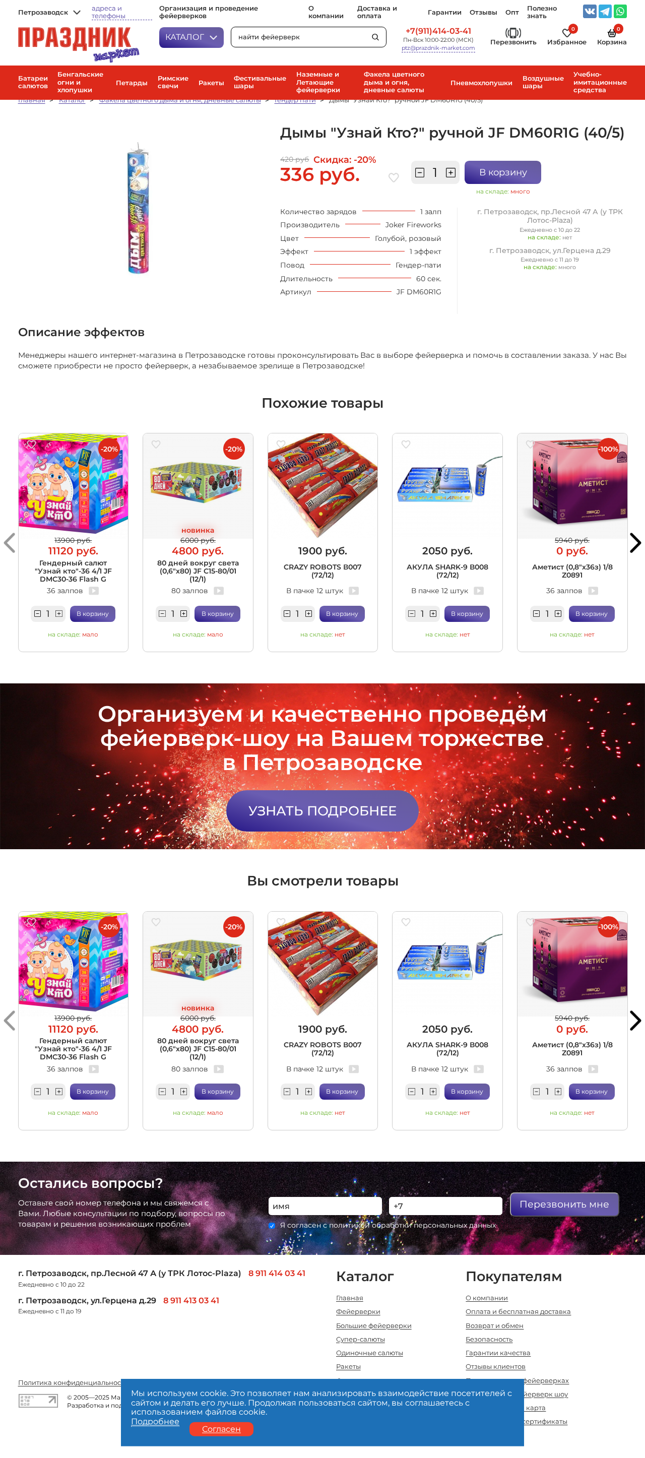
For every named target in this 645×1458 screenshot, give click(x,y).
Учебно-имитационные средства (600, 82)
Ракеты (211, 83)
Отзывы (483, 12)
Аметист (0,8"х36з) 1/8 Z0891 (572, 571)
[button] (9, 542)
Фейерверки (358, 1311)
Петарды (132, 83)
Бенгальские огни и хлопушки (80, 82)
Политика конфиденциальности (73, 1382)
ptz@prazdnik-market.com (438, 48)
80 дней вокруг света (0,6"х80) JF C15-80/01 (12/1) (198, 571)
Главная (31, 100)
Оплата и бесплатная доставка (518, 1311)
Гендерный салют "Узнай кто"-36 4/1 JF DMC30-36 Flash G (73, 571)
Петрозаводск (43, 12)
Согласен (221, 1428)
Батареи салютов (33, 82)
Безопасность (489, 1339)
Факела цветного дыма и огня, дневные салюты (394, 82)
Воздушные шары (543, 82)
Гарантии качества (498, 1353)
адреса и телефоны (108, 12)
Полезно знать (542, 12)
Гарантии (445, 12)
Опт (512, 12)
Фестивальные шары (260, 82)
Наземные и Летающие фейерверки (318, 82)
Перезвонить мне (564, 1204)
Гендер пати (295, 100)
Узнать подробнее (322, 810)
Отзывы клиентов (496, 1366)
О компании (326, 12)
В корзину (503, 172)
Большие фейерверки (374, 1325)
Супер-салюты (360, 1339)
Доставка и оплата (377, 12)
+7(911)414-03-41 (438, 31)
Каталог (184, 37)
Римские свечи (173, 82)
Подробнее (155, 1421)
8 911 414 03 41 (276, 1273)
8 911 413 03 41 (191, 1300)
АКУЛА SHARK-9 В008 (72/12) (447, 571)
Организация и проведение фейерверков (208, 12)
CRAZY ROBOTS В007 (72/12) (323, 571)
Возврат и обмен (495, 1325)
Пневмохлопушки (481, 83)
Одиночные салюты (369, 1353)
